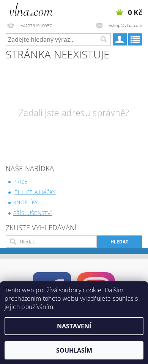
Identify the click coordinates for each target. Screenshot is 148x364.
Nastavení (74, 326)
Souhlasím (74, 350)
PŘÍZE (20, 181)
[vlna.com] (31, 10)
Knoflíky (25, 202)
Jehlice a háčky (34, 192)
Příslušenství (32, 213)
